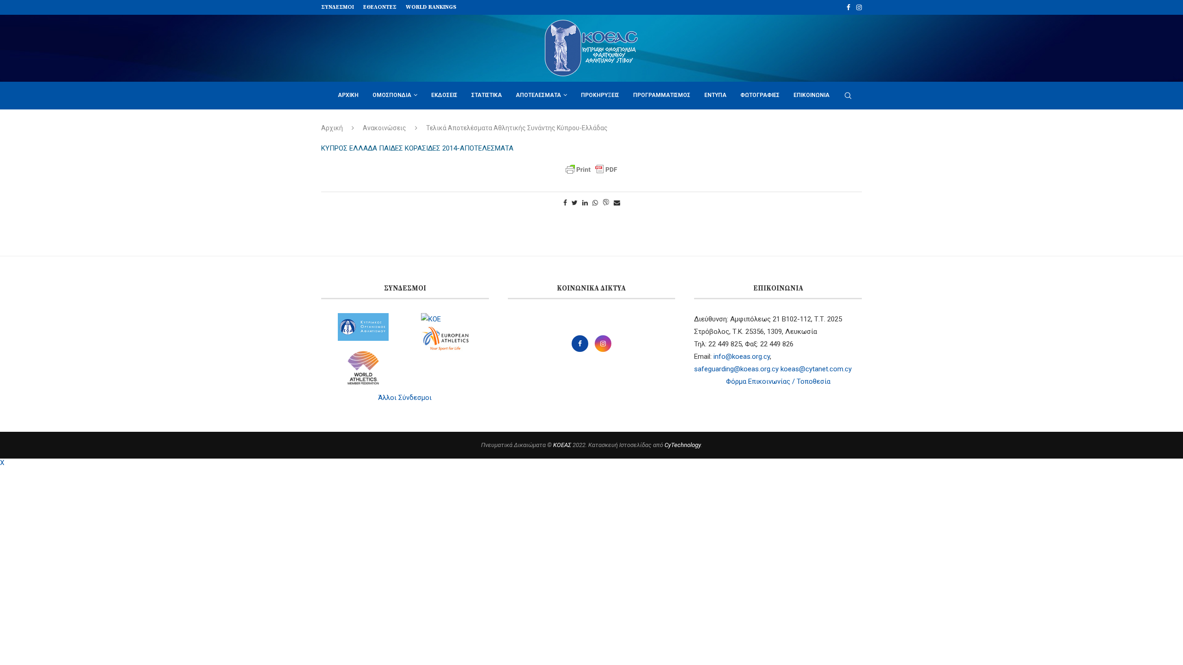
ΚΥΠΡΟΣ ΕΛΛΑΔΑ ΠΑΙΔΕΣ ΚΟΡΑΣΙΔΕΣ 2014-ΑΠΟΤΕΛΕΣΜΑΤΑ (417, 148)
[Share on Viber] (606, 203)
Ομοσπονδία (391, 95)
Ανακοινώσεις (384, 128)
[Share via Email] (617, 202)
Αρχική (348, 95)
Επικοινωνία (811, 95)
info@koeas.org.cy (741, 356)
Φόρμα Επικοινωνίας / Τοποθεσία (778, 381)
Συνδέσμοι (337, 7)
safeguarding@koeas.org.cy (736, 369)
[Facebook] (848, 7)
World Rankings (431, 7)
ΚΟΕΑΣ (562, 444)
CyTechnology (683, 444)
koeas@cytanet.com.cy (816, 369)
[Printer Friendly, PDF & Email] (591, 169)
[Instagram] (859, 7)
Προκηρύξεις (600, 95)
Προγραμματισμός (661, 95)
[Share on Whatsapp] (595, 202)
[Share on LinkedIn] (585, 202)
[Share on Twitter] (575, 202)
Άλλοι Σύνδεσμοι (405, 397)
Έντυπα (715, 95)
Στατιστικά (486, 95)
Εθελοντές (379, 7)
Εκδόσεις (444, 95)
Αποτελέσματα (538, 95)
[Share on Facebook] (565, 202)
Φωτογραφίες (760, 95)
